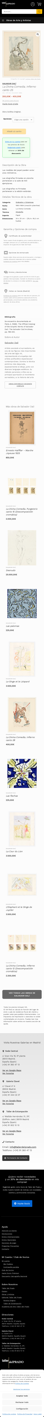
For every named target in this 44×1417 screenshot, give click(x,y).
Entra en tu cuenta (12, 142)
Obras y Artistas (8, 1294)
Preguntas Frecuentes (10, 1246)
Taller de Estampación (12, 1303)
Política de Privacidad (24, 1414)
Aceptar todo (22, 1396)
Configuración (22, 1409)
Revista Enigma (9, 1300)
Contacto (5, 1249)
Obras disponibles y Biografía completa (20, 385)
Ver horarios (8, 1073)
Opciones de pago (9, 1243)
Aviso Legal (38, 1414)
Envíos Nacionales (9, 1240)
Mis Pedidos (8, 1264)
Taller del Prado (8, 1288)
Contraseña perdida (11, 1267)
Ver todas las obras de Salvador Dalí (22, 994)
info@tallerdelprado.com (23, 1147)
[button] (38, 34)
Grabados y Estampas (25, 202)
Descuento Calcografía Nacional (14, 1276)
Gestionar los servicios (21, 1389)
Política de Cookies (22, 1383)
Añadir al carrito (14, 131)
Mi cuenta (6, 1261)
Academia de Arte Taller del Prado (15, 1307)
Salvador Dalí (9, 84)
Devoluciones (7, 1234)
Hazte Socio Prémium (10, 1273)
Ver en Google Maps (11, 1070)
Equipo (4, 1291)
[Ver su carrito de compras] (39, 4)
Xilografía (19, 212)
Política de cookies (9, 1414)
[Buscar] (39, 11)
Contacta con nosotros (10, 261)
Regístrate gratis (14, 147)
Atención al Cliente (9, 1231)
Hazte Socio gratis (10, 104)
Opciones (7, 119)
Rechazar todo (22, 1402)
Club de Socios (8, 1270)
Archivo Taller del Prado (33, 79)
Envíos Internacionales (10, 1237)
